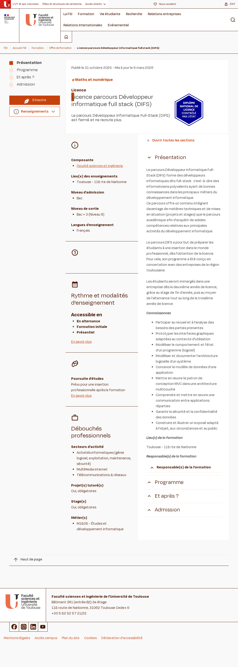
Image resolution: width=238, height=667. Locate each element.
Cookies (90, 638)
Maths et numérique (94, 80)
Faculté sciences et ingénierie (100, 165)
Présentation (29, 63)
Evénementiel (118, 25)
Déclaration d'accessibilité (121, 638)
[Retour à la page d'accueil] (40, 19)
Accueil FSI (19, 48)
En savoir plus (81, 341)
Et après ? (25, 77)
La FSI (67, 14)
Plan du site (70, 638)
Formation (86, 14)
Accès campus (46, 638)
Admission (26, 84)
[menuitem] (25, 4)
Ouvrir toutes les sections (173, 140)
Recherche (134, 14)
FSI (5, 48)
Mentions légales (17, 638)
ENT (232, 4)
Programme (27, 70)
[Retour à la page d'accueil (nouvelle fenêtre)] (7, 4)
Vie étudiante (110, 14)
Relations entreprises (164, 14)
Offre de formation (60, 48)
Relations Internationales (82, 25)
